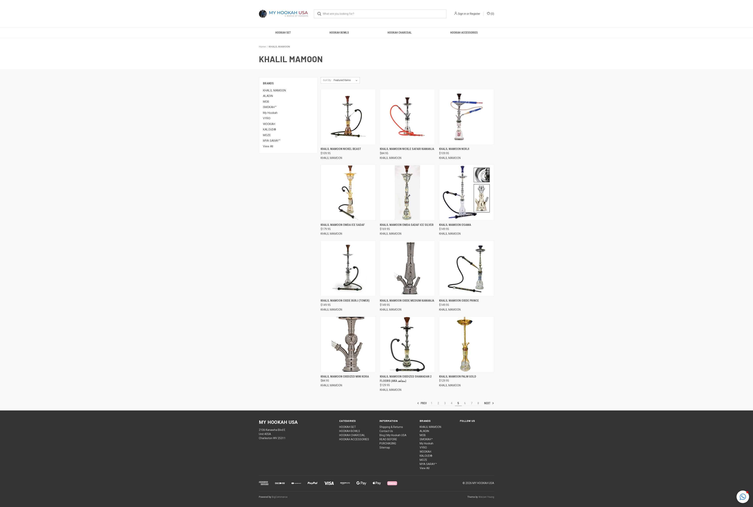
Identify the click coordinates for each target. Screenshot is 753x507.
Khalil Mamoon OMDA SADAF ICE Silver (407, 225)
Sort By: (327, 80)
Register (475, 13)
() (492, 13)
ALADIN (268, 96)
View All (268, 146)
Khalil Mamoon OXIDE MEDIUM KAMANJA (407, 300)
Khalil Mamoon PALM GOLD (457, 376)
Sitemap (384, 447)
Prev (423, 403)
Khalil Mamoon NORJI (454, 149)
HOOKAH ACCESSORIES (464, 32)
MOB (266, 101)
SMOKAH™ (269, 107)
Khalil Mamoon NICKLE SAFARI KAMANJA (407, 149)
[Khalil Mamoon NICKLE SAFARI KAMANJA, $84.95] (407, 117)
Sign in (462, 13)
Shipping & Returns (391, 427)
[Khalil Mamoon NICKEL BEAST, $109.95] (348, 117)
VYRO (266, 118)
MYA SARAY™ (271, 140)
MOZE (267, 135)
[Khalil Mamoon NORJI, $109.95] (466, 117)
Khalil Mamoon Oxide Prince (459, 300)
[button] (743, 497)
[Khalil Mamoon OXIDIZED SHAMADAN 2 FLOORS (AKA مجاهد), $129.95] (407, 344)
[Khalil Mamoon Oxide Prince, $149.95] (466, 268)
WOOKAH (269, 124)
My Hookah (270, 113)
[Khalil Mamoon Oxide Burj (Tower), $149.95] (348, 268)
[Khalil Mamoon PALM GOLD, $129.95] (466, 344)
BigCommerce (279, 497)
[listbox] (346, 80)
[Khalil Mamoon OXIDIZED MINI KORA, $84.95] (348, 344)
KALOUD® (269, 129)
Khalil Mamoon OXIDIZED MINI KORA (345, 376)
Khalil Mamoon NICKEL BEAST (341, 149)
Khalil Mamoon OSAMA (455, 225)
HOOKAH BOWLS (339, 32)
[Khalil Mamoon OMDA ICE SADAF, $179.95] (348, 192)
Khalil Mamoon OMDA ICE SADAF (343, 225)
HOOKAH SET (283, 32)
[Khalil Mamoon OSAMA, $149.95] (466, 192)
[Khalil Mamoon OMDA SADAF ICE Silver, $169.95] (407, 192)
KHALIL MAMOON (274, 90)
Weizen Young (486, 497)
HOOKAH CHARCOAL (399, 32)
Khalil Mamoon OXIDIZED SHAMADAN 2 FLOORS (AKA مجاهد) (406, 379)
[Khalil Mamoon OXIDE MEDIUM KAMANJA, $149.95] (407, 268)
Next (487, 403)
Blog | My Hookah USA (393, 435)
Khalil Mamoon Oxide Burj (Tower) (345, 300)
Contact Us (386, 431)
